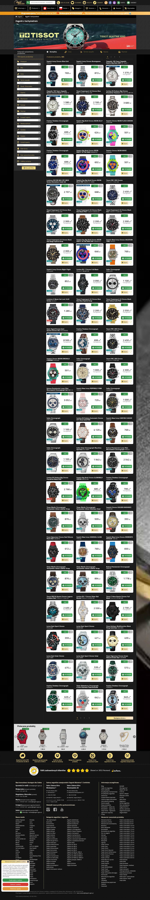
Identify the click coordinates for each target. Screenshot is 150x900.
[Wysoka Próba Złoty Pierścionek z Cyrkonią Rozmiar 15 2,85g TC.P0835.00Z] (124, 736)
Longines (32, 825)
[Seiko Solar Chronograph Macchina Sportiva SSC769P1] (83, 463)
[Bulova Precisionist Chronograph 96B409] (113, 582)
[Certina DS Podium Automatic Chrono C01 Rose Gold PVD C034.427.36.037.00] (83, 433)
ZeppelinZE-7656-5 (103, 746)
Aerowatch (19, 822)
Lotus (31, 829)
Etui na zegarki (105, 833)
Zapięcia (103, 884)
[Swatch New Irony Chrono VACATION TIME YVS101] (113, 254)
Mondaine (32, 839)
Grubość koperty (25, 117)
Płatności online (124, 795)
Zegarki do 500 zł (72, 850)
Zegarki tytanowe (72, 825)
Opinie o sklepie (124, 793)
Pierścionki (104, 874)
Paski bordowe (124, 863)
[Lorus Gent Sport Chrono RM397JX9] (83, 641)
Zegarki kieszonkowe (52, 848)
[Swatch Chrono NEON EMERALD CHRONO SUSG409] (53, 373)
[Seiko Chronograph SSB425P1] (113, 284)
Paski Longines (105, 856)
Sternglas (32, 865)
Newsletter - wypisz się (108, 809)
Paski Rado (104, 865)
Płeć (22, 67)
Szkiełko (23, 130)
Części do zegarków (106, 788)
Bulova (60, 389)
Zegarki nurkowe (51, 861)
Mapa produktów (106, 805)
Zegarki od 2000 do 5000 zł (74, 856)
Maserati (32, 833)
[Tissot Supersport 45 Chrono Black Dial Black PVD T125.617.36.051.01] (83, 225)
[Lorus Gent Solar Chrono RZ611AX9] (53, 671)
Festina (57, 121)
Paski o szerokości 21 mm (127, 846)
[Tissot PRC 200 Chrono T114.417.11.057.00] (113, 344)
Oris (31, 844)
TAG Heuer (33, 869)
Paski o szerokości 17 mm (127, 839)
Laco (31, 822)
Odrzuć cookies (15, 884)
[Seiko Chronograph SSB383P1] (83, 373)
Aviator (18, 829)
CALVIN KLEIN (19, 846)
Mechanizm (24, 98)
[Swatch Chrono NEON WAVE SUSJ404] (113, 165)
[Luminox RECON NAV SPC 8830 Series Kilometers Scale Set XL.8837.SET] (53, 195)
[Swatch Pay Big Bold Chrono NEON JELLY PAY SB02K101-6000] (83, 195)
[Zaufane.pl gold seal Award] (33, 770)
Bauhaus (18, 833)
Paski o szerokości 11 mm (127, 827)
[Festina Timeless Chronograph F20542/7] (53, 700)
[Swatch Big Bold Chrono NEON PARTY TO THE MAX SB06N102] (83, 165)
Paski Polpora (105, 863)
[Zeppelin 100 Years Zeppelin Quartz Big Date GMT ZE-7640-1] (113, 76)
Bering (17, 840)
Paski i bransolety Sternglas (109, 873)
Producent (24, 61)
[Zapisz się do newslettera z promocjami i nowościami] (106, 2)
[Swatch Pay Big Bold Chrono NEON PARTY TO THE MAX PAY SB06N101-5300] (83, 254)
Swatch (58, 62)
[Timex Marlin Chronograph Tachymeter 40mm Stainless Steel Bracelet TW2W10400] (83, 522)
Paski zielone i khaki (125, 878)
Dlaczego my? (123, 788)
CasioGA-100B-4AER (22, 746)
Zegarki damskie (51, 827)
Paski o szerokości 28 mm (127, 856)
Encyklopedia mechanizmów (109, 792)
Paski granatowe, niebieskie (128, 871)
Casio (17, 850)
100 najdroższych (51, 820)
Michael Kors (33, 837)
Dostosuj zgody (15, 888)
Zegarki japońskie (51, 846)
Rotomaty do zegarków (108, 876)
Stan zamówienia (124, 805)
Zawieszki (104, 886)
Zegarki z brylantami (73, 827)
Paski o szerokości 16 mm (127, 837)
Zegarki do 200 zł (72, 844)
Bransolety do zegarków (108, 831)
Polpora (32, 850)
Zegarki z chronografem (74, 829)
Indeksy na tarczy (26, 161)
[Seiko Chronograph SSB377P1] (53, 463)
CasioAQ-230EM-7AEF (63, 746)
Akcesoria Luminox (106, 822)
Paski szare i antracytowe (127, 876)
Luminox (58, 181)
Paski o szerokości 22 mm (127, 848)
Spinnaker (32, 863)
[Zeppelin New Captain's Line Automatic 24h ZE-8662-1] (42, 736)
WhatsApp (25, 812)
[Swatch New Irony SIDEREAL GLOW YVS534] (83, 552)
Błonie (17, 842)
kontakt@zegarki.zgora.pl (35, 785)
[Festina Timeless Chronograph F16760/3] (53, 165)
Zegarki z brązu (50, 837)
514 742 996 (23, 796)
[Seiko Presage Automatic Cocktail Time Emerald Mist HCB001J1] (83, 736)
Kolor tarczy (24, 148)
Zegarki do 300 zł (72, 846)
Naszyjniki (104, 840)
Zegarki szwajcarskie (73, 822)
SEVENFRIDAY (34, 859)
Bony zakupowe (105, 827)
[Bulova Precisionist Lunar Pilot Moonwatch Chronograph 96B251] (113, 463)
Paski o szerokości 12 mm (127, 829)
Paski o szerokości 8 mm (127, 822)
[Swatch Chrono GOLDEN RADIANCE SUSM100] (113, 522)
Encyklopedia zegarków (108, 793)
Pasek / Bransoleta (26, 86)
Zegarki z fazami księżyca (74, 831)
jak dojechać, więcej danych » (53, 797)
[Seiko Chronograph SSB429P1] (53, 433)
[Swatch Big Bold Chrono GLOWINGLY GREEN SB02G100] (83, 492)
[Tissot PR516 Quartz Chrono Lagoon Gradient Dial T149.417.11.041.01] (53, 611)
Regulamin (123, 801)
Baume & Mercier (21, 839)
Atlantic (18, 827)
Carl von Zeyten (20, 848)
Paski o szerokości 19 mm (127, 842)
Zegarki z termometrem (74, 837)
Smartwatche (50, 825)
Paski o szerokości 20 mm (127, 844)
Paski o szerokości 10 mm (127, 825)
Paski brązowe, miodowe (127, 865)
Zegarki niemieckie (51, 859)
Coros (17, 856)
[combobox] (42, 2)
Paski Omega (105, 861)
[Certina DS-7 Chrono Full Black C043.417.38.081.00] (83, 284)
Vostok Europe (34, 880)
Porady (122, 797)
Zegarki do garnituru (52, 840)
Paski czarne (123, 867)
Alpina (17, 823)
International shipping (107, 801)
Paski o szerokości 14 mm (127, 833)
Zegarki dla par (50, 831)
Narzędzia (104, 839)
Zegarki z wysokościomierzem (75, 840)
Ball (17, 831)
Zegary (69, 861)
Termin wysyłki (25, 80)
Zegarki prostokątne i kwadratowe (52, 866)
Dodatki (23, 136)
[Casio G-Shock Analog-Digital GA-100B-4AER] (22, 736)
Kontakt (122, 786)
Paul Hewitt (33, 848)
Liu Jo (31, 823)
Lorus (55, 627)
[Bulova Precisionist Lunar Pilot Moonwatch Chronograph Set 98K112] (53, 403)
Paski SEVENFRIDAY (107, 867)
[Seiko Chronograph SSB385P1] (113, 403)
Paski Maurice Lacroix (107, 859)
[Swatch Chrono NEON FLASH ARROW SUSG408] (113, 136)
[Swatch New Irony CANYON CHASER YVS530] (113, 433)
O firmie (122, 792)
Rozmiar (23, 111)
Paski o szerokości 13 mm (127, 831)
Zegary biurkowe (72, 865)
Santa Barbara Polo (35, 856)
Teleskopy (104, 880)
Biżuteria (103, 825)
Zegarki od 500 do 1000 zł (74, 852)
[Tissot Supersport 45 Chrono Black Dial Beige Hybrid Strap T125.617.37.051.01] (53, 254)
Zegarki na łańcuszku (52, 857)
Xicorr (31, 882)
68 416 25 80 (52, 795)
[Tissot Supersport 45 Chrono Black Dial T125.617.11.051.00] (113, 225)
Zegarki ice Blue (50, 833)
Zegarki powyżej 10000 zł (74, 859)
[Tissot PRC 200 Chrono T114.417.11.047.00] (113, 195)
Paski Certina (105, 844)
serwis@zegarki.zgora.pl (34, 802)
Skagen (32, 861)
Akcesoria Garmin (106, 820)
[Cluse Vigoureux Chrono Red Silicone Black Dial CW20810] (53, 552)
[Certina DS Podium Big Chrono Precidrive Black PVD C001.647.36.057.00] (53, 492)
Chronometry (50, 823)
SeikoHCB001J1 (83, 746)
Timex (58, 508)
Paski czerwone (124, 869)
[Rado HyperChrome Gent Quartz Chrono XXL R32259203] (53, 344)
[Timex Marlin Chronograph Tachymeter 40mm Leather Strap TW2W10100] (53, 522)
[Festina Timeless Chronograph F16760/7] (83, 344)
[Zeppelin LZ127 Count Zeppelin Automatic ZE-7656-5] (103, 736)
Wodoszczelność (25, 123)
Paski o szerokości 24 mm (127, 852)
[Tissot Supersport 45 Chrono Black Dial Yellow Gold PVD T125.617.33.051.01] (113, 314)
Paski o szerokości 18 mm (127, 840)
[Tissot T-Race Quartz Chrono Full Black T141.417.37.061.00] (113, 611)
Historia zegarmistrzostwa (109, 799)
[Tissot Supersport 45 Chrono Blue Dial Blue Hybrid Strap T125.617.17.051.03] (83, 314)
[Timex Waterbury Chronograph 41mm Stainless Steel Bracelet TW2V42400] (83, 700)
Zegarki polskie (50, 863)
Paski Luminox (105, 857)
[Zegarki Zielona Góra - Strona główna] (19, 2)
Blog (102, 786)
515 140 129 (23, 791)
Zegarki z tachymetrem (73, 835)
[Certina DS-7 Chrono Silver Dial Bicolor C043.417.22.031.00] (83, 611)
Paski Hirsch (104, 848)
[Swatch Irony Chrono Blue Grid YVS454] (53, 76)
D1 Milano (18, 857)
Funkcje (23, 105)
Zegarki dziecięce (51, 842)
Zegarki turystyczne (72, 823)
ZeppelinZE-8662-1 (42, 746)
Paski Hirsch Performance (108, 852)
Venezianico (33, 878)
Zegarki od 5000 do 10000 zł (75, 857)
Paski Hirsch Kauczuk (107, 850)
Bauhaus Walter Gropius (20, 836)
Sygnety (103, 878)
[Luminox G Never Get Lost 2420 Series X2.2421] (53, 314)
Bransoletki (104, 829)
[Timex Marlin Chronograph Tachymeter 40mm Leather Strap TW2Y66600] (83, 582)
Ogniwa (103, 842)
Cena (22, 74)
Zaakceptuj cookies (15, 880)
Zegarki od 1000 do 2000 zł (74, 854)
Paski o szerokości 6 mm (127, 820)
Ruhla (31, 854)
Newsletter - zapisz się (107, 807)
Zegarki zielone (50, 835)
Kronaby (32, 820)
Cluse (60, 537)
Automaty (49, 822)
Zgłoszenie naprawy (107, 812)
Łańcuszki (104, 837)
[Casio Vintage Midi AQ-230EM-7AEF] (63, 736)
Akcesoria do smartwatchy (109, 823)
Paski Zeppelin (105, 871)
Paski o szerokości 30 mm (127, 857)
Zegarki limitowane (51, 852)
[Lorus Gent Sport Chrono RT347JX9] (53, 641)
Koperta (23, 92)
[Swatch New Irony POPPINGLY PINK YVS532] (83, 403)
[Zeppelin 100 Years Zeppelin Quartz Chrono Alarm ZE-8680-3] (53, 106)
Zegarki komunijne (125, 810)
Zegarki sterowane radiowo (54, 869)
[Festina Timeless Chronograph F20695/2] (113, 700)
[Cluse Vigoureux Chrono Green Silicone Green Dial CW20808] (113, 671)
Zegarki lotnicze (50, 854)
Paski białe (123, 861)
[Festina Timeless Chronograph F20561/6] (113, 492)
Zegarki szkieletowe (72, 820)
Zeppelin (117, 62)
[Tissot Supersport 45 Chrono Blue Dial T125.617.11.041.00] (53, 225)
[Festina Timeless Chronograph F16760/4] (53, 136)
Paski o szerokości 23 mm (127, 850)
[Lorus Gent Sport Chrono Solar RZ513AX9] (83, 671)
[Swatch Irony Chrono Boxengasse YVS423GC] (83, 76)
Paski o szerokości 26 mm (127, 854)
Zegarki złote (71, 842)
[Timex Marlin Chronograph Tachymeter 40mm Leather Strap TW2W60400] (53, 582)
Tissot (88, 91)
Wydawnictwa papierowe (108, 882)
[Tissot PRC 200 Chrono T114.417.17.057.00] (113, 373)
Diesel (17, 859)
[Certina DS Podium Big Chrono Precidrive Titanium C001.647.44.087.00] (113, 106)
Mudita (32, 840)
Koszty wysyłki (105, 803)
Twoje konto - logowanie (108, 810)
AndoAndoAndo (20, 825)
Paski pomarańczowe (126, 873)
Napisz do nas (124, 790)
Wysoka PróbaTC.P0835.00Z (124, 746)
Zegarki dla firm (124, 807)
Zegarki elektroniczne (52, 844)
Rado (57, 329)
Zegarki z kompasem (73, 833)
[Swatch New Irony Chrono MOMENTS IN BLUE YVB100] (113, 552)
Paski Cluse (104, 846)
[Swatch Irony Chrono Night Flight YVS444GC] (53, 284)
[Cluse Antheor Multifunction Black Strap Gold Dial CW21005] (113, 641)
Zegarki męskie (50, 829)
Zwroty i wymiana (125, 809)
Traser (31, 876)
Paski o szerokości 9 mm (127, 823)
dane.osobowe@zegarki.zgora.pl (85, 893)
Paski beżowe (123, 859)
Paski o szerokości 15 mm (127, 835)
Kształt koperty (25, 142)
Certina (119, 91)
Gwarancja (104, 795)
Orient (31, 842)
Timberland (33, 871)
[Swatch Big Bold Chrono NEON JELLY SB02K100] (83, 136)
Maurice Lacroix (34, 835)
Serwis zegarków (124, 803)
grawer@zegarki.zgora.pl (34, 807)
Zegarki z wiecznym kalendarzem (76, 839)
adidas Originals (20, 820)
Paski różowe (123, 874)
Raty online (123, 799)
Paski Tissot (104, 869)
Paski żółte (123, 880)
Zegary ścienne (71, 863)
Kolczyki (103, 835)
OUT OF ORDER (34, 846)
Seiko (113, 270)
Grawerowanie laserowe (108, 797)
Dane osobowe (105, 790)
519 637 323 (23, 802)
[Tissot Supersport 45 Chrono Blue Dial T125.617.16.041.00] (83, 106)
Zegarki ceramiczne (52, 839)
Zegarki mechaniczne (52, 856)
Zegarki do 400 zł (72, 848)
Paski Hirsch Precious (107, 854)
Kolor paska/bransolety (27, 155)
